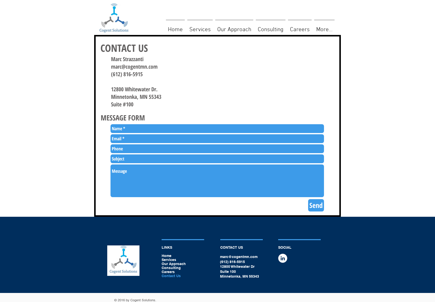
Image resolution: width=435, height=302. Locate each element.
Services (169, 260)
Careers (168, 272)
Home (166, 256)
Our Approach (174, 264)
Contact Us (171, 276)
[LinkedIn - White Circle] (282, 258)
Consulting (171, 268)
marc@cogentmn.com (134, 66)
